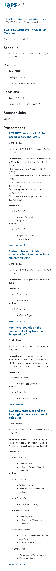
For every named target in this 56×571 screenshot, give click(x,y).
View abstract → (17, 245)
